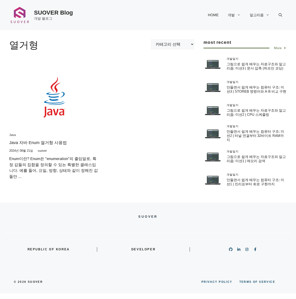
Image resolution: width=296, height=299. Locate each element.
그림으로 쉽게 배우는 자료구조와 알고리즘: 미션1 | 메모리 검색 (256, 158)
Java (12, 135)
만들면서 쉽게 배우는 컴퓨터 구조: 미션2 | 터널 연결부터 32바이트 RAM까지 (255, 135)
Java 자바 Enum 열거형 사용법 (38, 142)
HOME (213, 15)
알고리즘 (257, 15)
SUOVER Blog (53, 12)
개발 (231, 15)
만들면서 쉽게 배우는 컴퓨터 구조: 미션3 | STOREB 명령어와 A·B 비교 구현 (256, 89)
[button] (280, 15)
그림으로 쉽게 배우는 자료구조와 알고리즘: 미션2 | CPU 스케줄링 (256, 112)
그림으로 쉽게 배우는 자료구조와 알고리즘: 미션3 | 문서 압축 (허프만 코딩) (256, 66)
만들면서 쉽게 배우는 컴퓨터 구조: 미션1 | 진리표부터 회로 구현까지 (255, 182)
